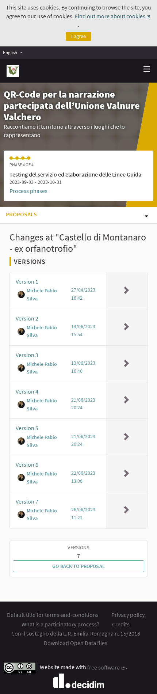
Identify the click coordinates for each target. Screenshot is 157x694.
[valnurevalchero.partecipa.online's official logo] (13, 71)
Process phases (28, 190)
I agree (78, 36)
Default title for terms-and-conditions (53, 614)
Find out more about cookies (113, 16)
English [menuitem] (10, 52)
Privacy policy (128, 614)
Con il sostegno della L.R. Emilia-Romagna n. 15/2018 (75, 633)
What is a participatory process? (60, 624)
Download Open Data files (75, 642)
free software (106, 667)
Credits (121, 624)
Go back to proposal (78, 566)
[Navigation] (146, 69)
